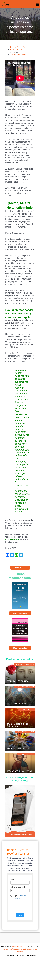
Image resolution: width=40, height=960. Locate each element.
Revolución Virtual (18, 946)
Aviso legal (5, 949)
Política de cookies (16, 949)
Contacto (20, 951)
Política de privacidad (30, 949)
